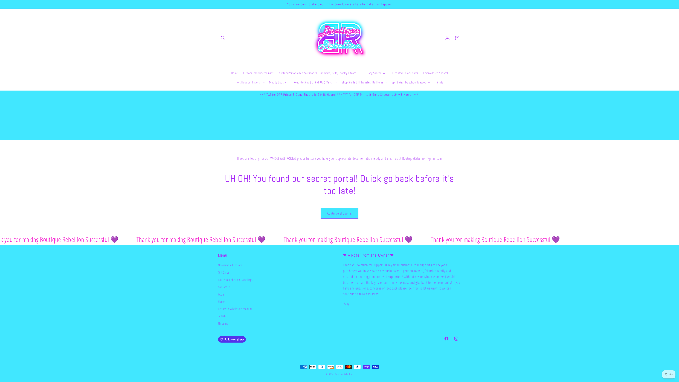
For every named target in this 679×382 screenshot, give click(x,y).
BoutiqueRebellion (344, 374)
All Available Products (230, 265)
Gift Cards (224, 272)
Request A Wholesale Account (235, 309)
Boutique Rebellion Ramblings (235, 280)
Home (221, 301)
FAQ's (221, 294)
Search (222, 316)
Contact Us (224, 287)
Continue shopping (339, 213)
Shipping (223, 323)
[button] (223, 38)
